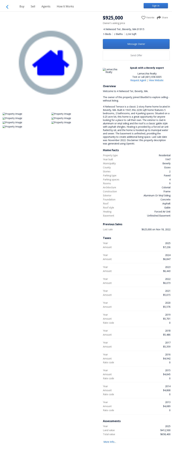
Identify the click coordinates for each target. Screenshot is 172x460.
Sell (33, 6)
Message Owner (136, 44)
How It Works (65, 6)
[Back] (8, 6)
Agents (45, 6)
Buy (21, 6)
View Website (156, 80)
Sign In (155, 5)
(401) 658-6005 (153, 76)
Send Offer (136, 55)
